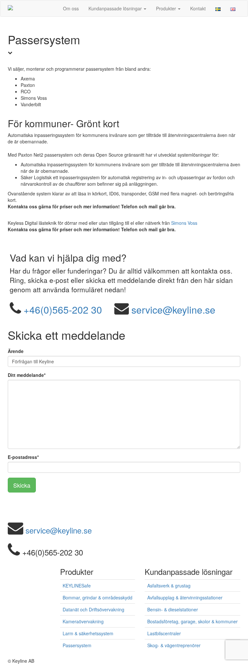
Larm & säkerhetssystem (88, 633)
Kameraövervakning (83, 621)
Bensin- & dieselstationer (172, 609)
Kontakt (198, 8)
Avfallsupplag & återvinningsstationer (184, 597)
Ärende (16, 351)
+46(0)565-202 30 (63, 309)
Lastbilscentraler (164, 633)
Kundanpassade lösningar (115, 8)
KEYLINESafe (77, 585)
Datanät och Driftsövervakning (93, 609)
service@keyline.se (173, 309)
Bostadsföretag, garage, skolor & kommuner (192, 621)
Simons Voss (184, 223)
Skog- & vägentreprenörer (174, 645)
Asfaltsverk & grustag (169, 585)
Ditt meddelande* (27, 375)
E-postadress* (23, 457)
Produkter (166, 8)
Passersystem (77, 645)
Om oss (71, 8)
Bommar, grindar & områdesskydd (97, 597)
